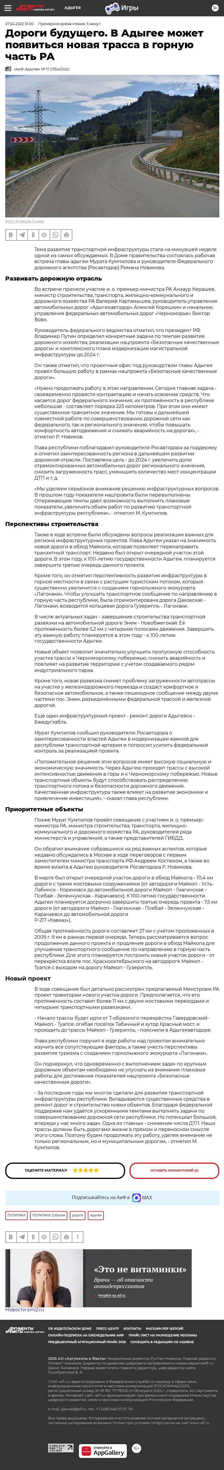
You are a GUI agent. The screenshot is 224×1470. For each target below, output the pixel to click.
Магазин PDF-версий (164, 1329)
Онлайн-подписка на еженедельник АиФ (86, 1335)
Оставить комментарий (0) (174, 1170)
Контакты (132, 1329)
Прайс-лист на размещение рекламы (163, 1335)
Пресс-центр (107, 1329)
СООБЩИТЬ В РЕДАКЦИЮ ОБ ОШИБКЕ (162, 1342)
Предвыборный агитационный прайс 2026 (87, 1342)
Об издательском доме (70, 1329)
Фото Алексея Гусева (24, 221)
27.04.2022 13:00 (19, 24)
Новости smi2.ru (24, 1309)
